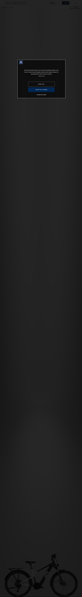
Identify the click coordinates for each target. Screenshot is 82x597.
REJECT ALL (41, 84)
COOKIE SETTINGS (41, 94)
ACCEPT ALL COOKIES (41, 89)
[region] (41, 79)
